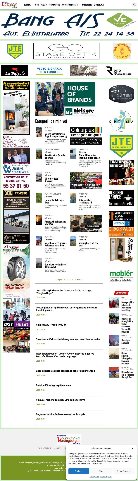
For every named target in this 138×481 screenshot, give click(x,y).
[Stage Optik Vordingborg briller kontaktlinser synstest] (66, 58)
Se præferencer (123, 471)
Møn (37, 4)
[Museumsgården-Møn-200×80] (83, 75)
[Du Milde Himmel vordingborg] (121, 106)
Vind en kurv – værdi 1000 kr (51, 325)
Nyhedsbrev (87, 4)
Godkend (79, 471)
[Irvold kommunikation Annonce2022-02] (49, 75)
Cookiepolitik (94, 477)
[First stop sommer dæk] (16, 297)
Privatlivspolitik (106, 477)
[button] (132, 448)
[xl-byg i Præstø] (16, 243)
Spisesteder (99, 4)
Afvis (101, 471)
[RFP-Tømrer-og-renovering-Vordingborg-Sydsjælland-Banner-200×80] (118, 75)
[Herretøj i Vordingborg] (65, 115)
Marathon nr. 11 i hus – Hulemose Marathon (56, 244)
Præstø (44, 4)
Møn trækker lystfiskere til (85, 201)
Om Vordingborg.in (70, 4)
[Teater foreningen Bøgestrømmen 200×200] (121, 184)
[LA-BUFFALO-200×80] (14, 75)
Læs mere (40, 297)
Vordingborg (54, 4)
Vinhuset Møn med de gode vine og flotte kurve (60, 400)
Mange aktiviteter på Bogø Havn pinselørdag (56, 135)
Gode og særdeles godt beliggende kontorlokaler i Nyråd (65, 371)
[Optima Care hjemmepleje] (121, 132)
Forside (27, 4)
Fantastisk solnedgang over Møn (55, 223)
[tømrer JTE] (121, 158)
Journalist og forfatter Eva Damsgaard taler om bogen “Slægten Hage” (64, 291)
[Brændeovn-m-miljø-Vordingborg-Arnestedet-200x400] (16, 134)
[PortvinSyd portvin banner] (121, 261)
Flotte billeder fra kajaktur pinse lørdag (89, 156)
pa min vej (49, 128)
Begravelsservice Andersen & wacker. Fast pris (60, 414)
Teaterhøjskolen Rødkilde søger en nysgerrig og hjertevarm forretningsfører (67, 309)
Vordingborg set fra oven (88, 244)
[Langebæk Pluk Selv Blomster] (122, 58)
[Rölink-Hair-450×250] (86, 231)
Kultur (48, 149)
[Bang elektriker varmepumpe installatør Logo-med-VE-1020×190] (69, 36)
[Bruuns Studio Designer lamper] (121, 210)
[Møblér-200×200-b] (121, 287)
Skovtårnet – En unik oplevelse (55, 156)
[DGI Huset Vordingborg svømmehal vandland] (16, 351)
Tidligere (59, 280)
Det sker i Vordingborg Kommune (53, 385)
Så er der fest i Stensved (52, 180)
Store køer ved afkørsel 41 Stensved (56, 266)
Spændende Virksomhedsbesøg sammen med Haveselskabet (68, 339)
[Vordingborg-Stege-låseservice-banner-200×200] (121, 236)
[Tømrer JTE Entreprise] (15, 58)
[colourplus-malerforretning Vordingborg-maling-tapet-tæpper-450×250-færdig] (86, 144)
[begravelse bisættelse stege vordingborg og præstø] (16, 188)
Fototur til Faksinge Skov (54, 201)
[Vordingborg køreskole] (86, 188)
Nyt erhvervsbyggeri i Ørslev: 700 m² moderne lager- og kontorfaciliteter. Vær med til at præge (65, 355)
